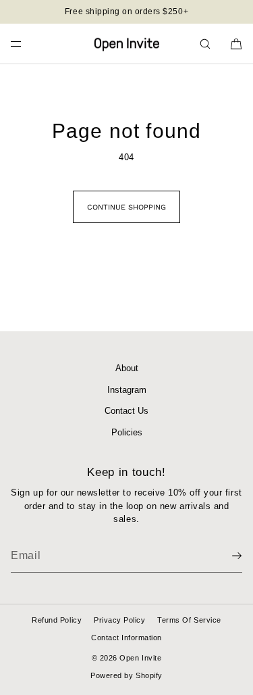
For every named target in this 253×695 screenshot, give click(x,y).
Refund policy (57, 620)
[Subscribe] (225, 556)
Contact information (126, 637)
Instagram (126, 390)
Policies (126, 432)
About (126, 368)
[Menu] (27, 44)
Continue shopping (126, 207)
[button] (205, 44)
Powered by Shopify (126, 675)
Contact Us (126, 411)
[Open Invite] (127, 44)
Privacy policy (119, 620)
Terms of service (189, 620)
